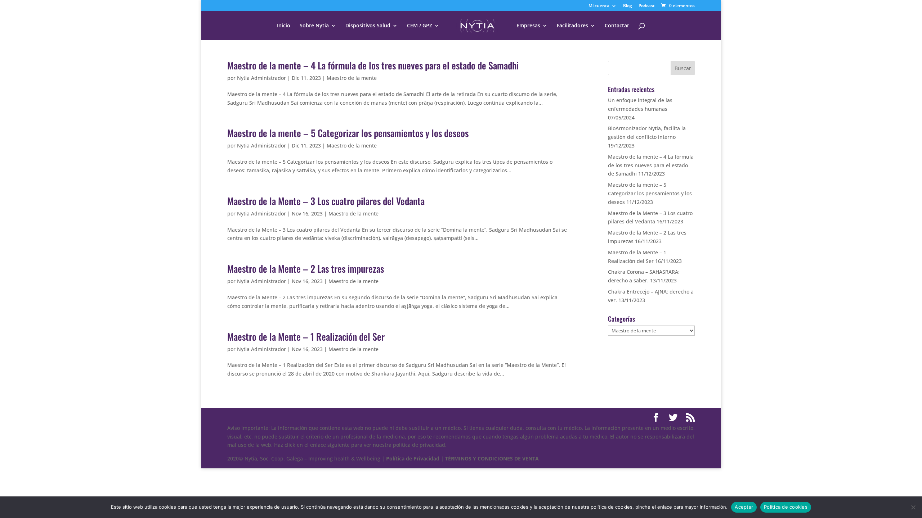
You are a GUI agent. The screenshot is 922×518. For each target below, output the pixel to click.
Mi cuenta (598, 6)
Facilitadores (572, 26)
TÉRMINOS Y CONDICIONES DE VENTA (492, 458)
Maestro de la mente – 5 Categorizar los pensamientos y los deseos (348, 133)
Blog (627, 6)
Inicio (283, 26)
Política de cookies (785, 507)
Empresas (528, 26)
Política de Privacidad (412, 458)
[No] (913, 507)
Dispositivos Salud (367, 26)
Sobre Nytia (314, 26)
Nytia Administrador (261, 77)
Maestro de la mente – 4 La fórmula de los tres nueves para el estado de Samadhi (373, 65)
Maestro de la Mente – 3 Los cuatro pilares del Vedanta (326, 201)
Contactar (617, 26)
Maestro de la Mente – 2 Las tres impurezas (305, 269)
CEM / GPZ (419, 26)
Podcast (647, 6)
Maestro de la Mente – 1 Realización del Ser (306, 337)
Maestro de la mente (352, 77)
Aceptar (744, 507)
